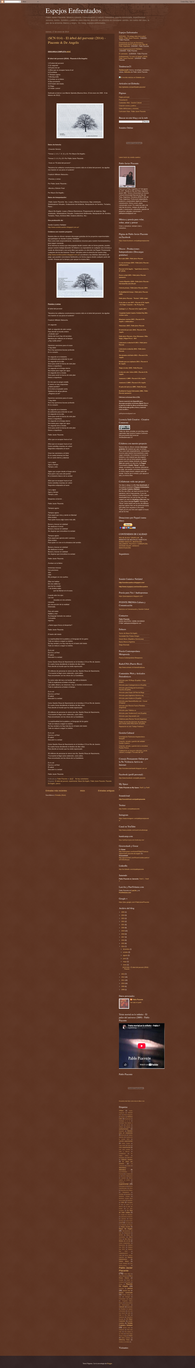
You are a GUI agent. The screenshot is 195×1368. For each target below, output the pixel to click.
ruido (129, 1313)
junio (125, 958)
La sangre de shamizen (125, 1214)
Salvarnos (121, 1317)
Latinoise (123, 1218)
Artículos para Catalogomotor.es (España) (132, 685)
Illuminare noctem (124, 1196)
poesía (58, 783)
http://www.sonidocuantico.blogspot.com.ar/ (64, 255)
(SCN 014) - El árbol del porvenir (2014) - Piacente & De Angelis (77, 40)
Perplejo (128, 1282)
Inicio (82, 791)
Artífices (121, 1127)
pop (120, 1296)
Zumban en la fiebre (124, 1341)
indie (122, 1202)
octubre (125, 952)
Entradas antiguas (106, 791)
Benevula (123, 1135)
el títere (129, 1165)
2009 (123, 986)
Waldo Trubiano (126, 1337)
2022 (123, 921)
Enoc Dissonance (127, 1176)
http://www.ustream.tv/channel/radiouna (132, 667)
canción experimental (125, 1141)
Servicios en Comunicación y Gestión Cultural (134, 609)
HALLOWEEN (123, 544)
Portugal (127, 1296)
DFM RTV (129, 1157)
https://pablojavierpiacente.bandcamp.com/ (131, 840)
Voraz (130, 1335)
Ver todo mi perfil (135, 1002)
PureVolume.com (125, 892)
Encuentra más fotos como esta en (131, 1101)
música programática (124, 1243)
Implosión (130, 1200)
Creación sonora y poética (127, 106)
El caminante (123, 54)
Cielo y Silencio (124, 1151)
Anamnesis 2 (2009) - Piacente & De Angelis (132, 383)
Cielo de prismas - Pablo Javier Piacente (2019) (133, 288)
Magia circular (125, 1226)
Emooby (121, 1173)
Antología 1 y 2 (124, 1120)
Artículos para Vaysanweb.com (129, 716)
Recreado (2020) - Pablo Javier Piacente (131, 258)
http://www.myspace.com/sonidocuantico (133, 586)
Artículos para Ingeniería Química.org (131, 695)
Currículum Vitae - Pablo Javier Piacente (132, 111)
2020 (123, 928)
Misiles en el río (124, 1241)
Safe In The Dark (124, 1315)
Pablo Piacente (137, 999)
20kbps (121, 1110)
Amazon (123, 1116)
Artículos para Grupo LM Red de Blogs (131, 692)
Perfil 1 (142, 787)
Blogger (109, 1363)
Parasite (121, 1280)
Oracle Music (124, 1261)
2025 (123, 912)
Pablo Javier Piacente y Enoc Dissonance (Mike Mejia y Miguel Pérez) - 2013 (133, 337)
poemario (121, 1288)
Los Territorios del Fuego (125, 1224)
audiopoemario (123, 1129)
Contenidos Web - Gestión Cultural (130, 103)
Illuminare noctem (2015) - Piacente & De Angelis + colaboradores (132, 320)
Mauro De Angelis (84, 781)
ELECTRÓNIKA (123, 1171)
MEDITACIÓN (137, 542)
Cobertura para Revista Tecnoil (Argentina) (133, 719)
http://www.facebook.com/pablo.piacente (132, 778)
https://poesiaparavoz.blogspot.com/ (131, 596)
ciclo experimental (124, 1147)
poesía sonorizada (125, 1292)
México (128, 1235)
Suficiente (121, 1329)
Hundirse (121, 1194)
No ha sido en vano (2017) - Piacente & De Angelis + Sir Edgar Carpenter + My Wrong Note (134, 303)
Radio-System (125, 1305)
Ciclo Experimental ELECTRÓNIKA (130, 49)
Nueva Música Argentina (127, 642)
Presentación (123, 100)
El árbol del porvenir (61, 781)
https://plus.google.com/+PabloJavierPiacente (134, 902)
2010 (123, 983)
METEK (121, 1235)
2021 (123, 924)
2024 (123, 915)
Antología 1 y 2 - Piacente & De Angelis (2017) (133, 309)
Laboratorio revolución (126, 1216)
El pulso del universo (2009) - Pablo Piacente (132, 387)
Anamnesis (128, 1118)
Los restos (128, 1222)
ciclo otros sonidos (124, 1149)
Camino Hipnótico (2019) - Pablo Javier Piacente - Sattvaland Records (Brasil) (134, 282)
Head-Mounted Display (126, 1190)
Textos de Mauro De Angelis (128, 633)
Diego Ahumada (124, 645)
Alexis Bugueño (128, 1114)
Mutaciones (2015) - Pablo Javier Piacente (131, 326)
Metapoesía (127, 1233)
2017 (123, 937)
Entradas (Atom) (60, 795)
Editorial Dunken (126, 1159)
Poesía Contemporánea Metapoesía (130, 658)
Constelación (122, 1153)
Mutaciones (122, 1245)
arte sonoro (127, 1125)
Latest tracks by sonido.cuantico (129, 157)
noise (120, 1255)
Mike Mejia (127, 1239)
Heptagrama (126, 1192)
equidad (123, 1178)
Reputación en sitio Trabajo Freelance (131, 726)
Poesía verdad (126, 1294)
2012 (123, 977)
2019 (123, 931)
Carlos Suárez (126, 1143)
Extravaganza (122, 1186)
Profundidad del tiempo (125, 1298)
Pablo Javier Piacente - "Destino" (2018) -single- (133, 298)
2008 (123, 989)
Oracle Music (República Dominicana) (131, 639)
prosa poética (128, 1302)
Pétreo (120, 1284)
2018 (123, 934)
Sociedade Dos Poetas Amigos (129, 636)
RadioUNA (129, 1307)
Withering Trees (124, 1339)
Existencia (121, 1182)
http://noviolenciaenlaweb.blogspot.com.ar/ (133, 768)
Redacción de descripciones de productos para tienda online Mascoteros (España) (132, 722)
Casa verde (122, 1145)
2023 (123, 918)
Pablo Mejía (127, 1273)
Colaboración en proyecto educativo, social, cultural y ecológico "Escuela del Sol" (133, 751)
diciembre (126, 949)
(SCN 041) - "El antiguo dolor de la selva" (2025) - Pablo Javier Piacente (132, 37)
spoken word (126, 1327)
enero (125, 965)
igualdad (128, 1194)
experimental (73, 781)
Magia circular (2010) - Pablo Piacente (130, 368)
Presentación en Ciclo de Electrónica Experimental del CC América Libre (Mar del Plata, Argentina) (133, 44)
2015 (123, 943)
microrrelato (122, 1237)
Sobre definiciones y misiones (129, 108)
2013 (123, 974)
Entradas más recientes (56, 791)
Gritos (130, 1188)
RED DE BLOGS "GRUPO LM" (129, 538)
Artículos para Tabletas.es (127, 710)
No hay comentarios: (82, 779)
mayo (125, 961)
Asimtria (128, 1127)
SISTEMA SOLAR (125, 546)
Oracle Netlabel (123, 1263)
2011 (123, 980)
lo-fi (122, 1222)
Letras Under (129, 1220)
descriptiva (121, 1157)
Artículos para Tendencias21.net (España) (132, 713)
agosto (125, 955)
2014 (123, 946)
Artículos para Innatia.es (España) (130, 698)
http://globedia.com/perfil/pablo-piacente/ (132, 87)
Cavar (129, 1145)
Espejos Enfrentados (73, 10)
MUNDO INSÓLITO (125, 542)
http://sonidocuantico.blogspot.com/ (131, 582)
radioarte (121, 1307)
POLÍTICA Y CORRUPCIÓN (138, 544)
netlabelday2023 (123, 1253)
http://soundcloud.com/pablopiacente (132, 799)
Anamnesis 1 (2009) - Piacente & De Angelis (132, 378)
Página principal (124, 97)
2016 (123, 940)
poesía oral (126, 1290)
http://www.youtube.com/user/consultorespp (133, 830)
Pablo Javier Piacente (98, 781)
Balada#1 (121, 1131)
